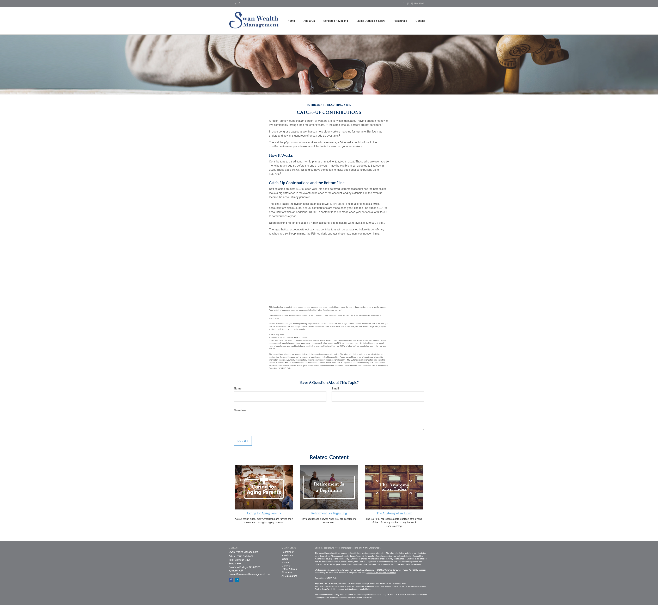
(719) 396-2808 (415, 3)
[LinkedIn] (235, 3)
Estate (285, 558)
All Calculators (289, 575)
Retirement (288, 551)
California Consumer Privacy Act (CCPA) (401, 569)
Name (237, 388)
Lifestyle (286, 565)
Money (285, 562)
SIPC (332, 586)
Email (335, 388)
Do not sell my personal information (381, 572)
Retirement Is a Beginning (329, 513)
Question (240, 410)
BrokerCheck (374, 547)
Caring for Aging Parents (264, 513)
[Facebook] (239, 3)
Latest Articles (289, 569)
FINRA (325, 586)
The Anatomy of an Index (394, 513)
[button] (309, 21)
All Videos (287, 572)
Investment (288, 555)
